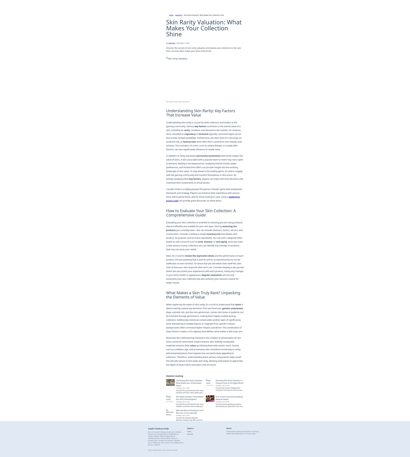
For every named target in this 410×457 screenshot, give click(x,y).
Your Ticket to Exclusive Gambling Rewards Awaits (229, 398)
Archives (190, 434)
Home (171, 15)
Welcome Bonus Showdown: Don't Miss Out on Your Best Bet (190, 411)
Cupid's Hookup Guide (175, 4)
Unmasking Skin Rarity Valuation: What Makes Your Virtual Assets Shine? (189, 383)
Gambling (178, 15)
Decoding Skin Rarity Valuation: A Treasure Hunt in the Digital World (229, 381)
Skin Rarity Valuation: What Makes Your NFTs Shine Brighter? (190, 398)
